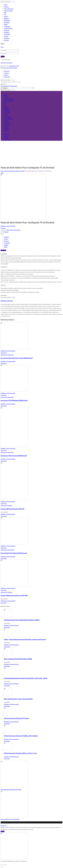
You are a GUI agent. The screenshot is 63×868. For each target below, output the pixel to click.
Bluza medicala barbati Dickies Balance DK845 (18, 659)
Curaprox (6, 6)
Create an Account (14, 66)
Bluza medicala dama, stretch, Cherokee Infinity (18, 699)
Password (3, 53)
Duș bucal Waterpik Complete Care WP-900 (14, 595)
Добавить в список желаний (8, 226)
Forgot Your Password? (7, 62)
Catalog (9, 171)
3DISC (5, 4)
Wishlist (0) (3, 84)
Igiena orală (14, 171)
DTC (5, 14)
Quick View (4, 352)
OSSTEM (6, 40)
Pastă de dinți (20, 171)
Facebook (6, 237)
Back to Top (4, 825)
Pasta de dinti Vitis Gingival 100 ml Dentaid (14, 553)
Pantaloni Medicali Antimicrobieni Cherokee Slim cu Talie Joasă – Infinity (26, 678)
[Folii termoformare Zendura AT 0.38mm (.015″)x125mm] (8, 732)
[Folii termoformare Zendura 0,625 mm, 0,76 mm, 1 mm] (8, 750)
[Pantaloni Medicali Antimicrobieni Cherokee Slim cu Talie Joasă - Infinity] (8, 675)
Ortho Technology (8, 8)
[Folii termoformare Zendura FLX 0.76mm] (8, 715)
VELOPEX (6, 30)
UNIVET (6, 16)
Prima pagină (4, 171)
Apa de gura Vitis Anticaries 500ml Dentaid (14, 455)
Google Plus (7, 243)
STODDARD (7, 26)
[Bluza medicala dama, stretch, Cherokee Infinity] (8, 695)
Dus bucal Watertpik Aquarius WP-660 (12, 509)
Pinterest (6, 241)
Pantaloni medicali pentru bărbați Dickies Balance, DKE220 (21, 620)
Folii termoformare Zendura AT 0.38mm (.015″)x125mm (21, 736)
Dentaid (6, 232)
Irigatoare (9, 505)
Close (2, 47)
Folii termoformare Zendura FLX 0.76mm (16, 718)
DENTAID (6, 18)
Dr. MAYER (6, 22)
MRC (5, 12)
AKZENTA (6, 32)
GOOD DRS (7, 34)
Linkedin (6, 245)
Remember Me (6, 59)
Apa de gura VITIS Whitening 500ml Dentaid (14, 400)
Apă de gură (4, 354)
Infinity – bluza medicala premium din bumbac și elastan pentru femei (25, 639)
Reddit (5, 247)
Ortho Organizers (8, 10)
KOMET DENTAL (8, 28)
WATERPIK (7, 20)
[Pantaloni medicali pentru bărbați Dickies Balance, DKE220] (8, 616)
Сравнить (3, 228)
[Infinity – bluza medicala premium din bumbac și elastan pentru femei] (8, 636)
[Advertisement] (31, 153)
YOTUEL (6, 36)
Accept (2, 831)
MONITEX (6, 38)
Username (3, 50)
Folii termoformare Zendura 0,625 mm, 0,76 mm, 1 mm (20, 753)
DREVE (6, 24)
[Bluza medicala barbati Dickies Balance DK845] (8, 655)
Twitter (6, 239)
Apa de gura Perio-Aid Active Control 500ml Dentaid (17, 358)
